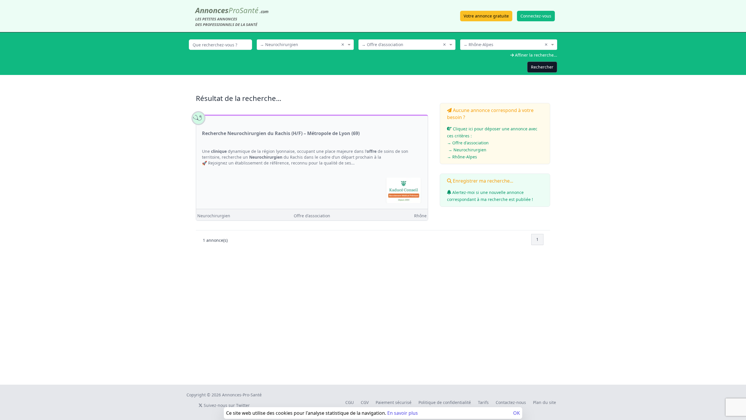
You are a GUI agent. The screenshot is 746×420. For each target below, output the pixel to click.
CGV (365, 402)
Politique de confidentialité (444, 402)
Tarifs (483, 402)
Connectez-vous (535, 16)
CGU (349, 402)
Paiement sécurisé (393, 402)
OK (516, 413)
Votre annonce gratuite (486, 16)
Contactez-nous (511, 402)
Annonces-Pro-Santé (242, 395)
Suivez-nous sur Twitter (226, 405)
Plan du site (544, 402)
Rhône (420, 215)
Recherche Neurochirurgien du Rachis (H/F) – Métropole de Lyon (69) (281, 133)
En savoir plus (402, 413)
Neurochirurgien (213, 215)
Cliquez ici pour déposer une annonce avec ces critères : (492, 143)
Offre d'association (312, 215)
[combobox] (305, 44)
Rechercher (542, 67)
